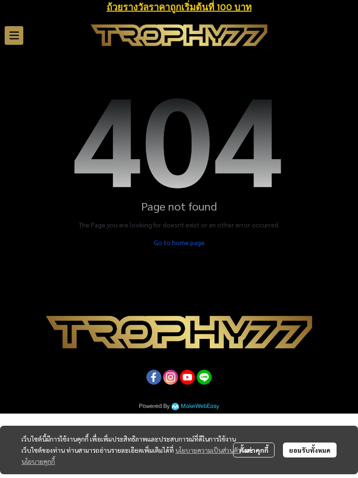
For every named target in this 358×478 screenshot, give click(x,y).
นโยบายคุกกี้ (38, 461)
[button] (346, 35)
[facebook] (153, 377)
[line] (204, 377)
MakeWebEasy (200, 406)
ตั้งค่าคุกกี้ (253, 450)
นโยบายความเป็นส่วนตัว (208, 450)
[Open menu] (14, 35)
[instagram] (170, 377)
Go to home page (179, 242)
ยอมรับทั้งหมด (309, 450)
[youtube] (187, 377)
